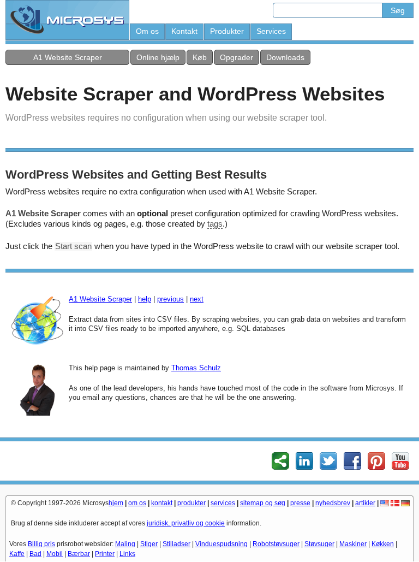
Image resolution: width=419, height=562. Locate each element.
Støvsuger (319, 544)
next (196, 299)
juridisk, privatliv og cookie (186, 523)
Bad (35, 554)
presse (300, 503)
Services (271, 31)
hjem (116, 503)
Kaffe (17, 554)
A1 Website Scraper (67, 57)
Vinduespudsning (221, 544)
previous (170, 299)
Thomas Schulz (196, 368)
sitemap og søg (262, 503)
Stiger (149, 544)
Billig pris (41, 544)
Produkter (227, 31)
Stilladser (176, 544)
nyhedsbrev (332, 503)
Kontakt (184, 31)
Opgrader (236, 57)
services (223, 503)
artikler (365, 503)
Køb (200, 57)
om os (137, 503)
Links (127, 554)
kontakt (161, 503)
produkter (191, 503)
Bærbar (79, 554)
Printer (105, 554)
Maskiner (353, 544)
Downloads (285, 57)
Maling (125, 544)
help (144, 299)
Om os (147, 31)
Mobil (54, 554)
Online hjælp (157, 57)
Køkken (383, 544)
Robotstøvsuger (276, 544)
